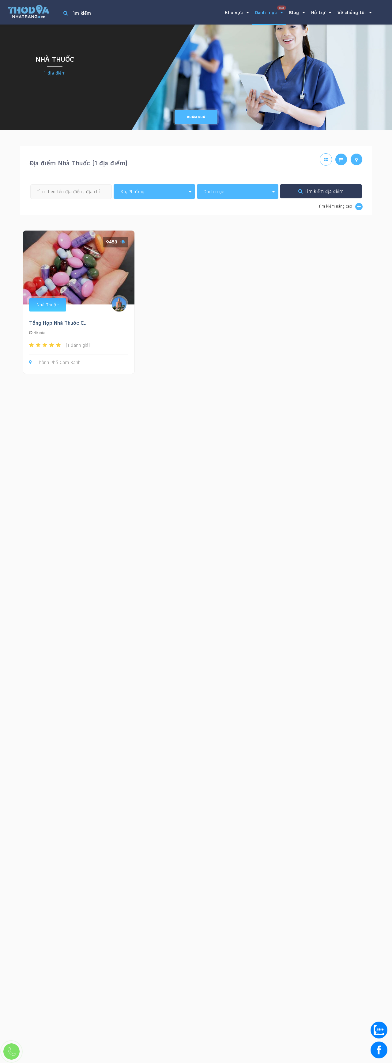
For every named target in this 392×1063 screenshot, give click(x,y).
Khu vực (234, 12)
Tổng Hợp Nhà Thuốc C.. (57, 322)
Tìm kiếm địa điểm (323, 191)
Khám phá (196, 117)
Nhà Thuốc (47, 304)
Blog (294, 12)
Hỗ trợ (319, 12)
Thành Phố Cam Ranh (58, 362)
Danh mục (269, 11)
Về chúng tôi (352, 12)
